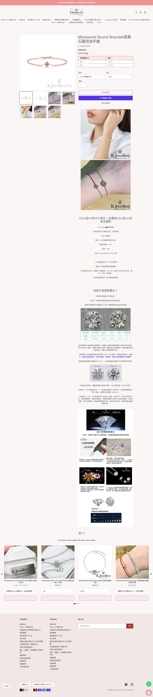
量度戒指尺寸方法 (26, 636)
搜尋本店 (23, 624)
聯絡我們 (23, 664)
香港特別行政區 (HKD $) (42, 684)
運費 (86, 53)
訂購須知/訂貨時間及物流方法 (30, 630)
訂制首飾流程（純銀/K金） (29, 644)
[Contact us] (148, 684)
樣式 (107, 73)
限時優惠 (23, 633)
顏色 (80, 73)
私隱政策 (23, 661)
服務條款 (23, 655)
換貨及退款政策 (25, 658)
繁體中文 (25, 684)
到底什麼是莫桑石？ (27, 647)
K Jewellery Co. (117, 690)
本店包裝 (23, 638)
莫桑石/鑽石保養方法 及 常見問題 (31, 641)
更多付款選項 (106, 103)
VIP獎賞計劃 (24, 667)
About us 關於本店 (26, 627)
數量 (80, 81)
